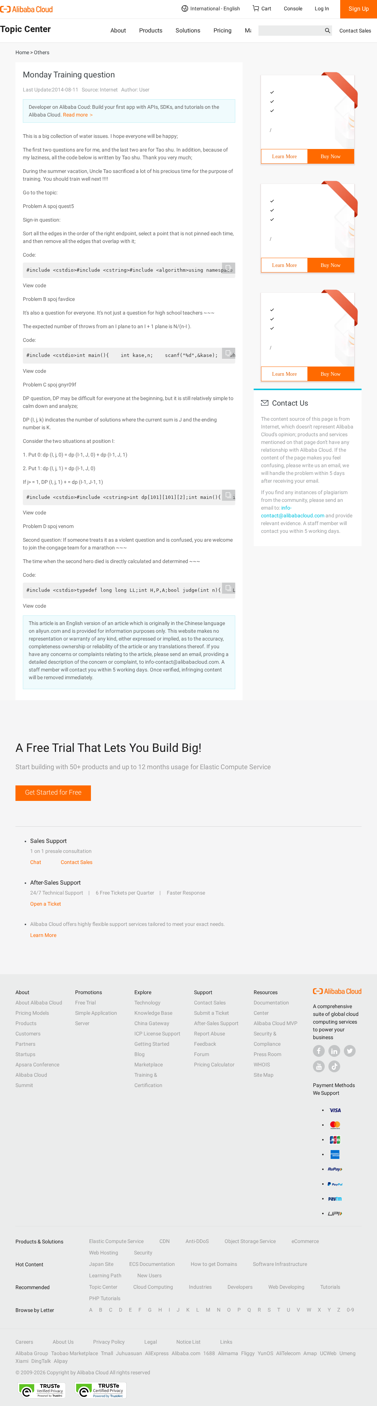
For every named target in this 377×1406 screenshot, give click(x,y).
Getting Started (151, 1044)
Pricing (223, 30)
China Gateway (151, 1023)
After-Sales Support (216, 1023)
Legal (150, 1342)
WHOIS (262, 1064)
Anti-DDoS (197, 1241)
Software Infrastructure (280, 1264)
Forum (201, 1054)
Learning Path (105, 1275)
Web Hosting (103, 1253)
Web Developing (286, 1287)
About (118, 30)
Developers (240, 1287)
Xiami (21, 1361)
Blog (139, 1054)
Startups (25, 1054)
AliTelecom (288, 1353)
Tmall (107, 1353)
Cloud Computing (153, 1287)
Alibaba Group (31, 1353)
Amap (310, 1353)
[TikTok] (334, 1066)
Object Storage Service (250, 1241)
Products (150, 30)
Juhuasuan (129, 1353)
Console (293, 8)
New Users (149, 1275)
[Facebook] (319, 1051)
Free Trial (85, 1003)
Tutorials (330, 1287)
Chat (35, 862)
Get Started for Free (53, 792)
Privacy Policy (109, 1342)
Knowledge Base (153, 1013)
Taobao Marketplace (74, 1353)
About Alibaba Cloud (38, 1003)
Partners (25, 1044)
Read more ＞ (78, 115)
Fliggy (248, 1353)
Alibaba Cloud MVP (275, 1023)
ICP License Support (157, 1034)
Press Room (267, 1054)
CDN (164, 1241)
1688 (209, 1353)
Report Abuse (209, 1034)
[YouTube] (319, 1066)
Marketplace (148, 1064)
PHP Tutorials (104, 1298)
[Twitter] (350, 1051)
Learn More (284, 156)
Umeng (347, 1353)
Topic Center (103, 1287)
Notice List (188, 1342)
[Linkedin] (334, 1051)
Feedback (205, 1044)
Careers (24, 1342)
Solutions (188, 30)
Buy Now (331, 156)
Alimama (228, 1353)
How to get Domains (214, 1264)
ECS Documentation (152, 1264)
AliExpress (157, 1353)
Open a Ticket (45, 904)
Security (143, 1253)
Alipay (61, 1361)
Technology (147, 1003)
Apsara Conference (37, 1064)
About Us (63, 1342)
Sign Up (359, 8)
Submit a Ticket (211, 1013)
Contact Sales (355, 31)
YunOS (265, 1353)
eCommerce (305, 1241)
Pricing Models (32, 1013)
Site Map (264, 1075)
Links (226, 1342)
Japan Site (101, 1264)
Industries (200, 1287)
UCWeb (328, 1353)
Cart (266, 8)
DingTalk (41, 1361)
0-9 (350, 1310)
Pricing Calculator (214, 1064)
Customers (27, 1034)
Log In (322, 8)
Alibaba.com (186, 1353)
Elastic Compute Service (116, 1241)
